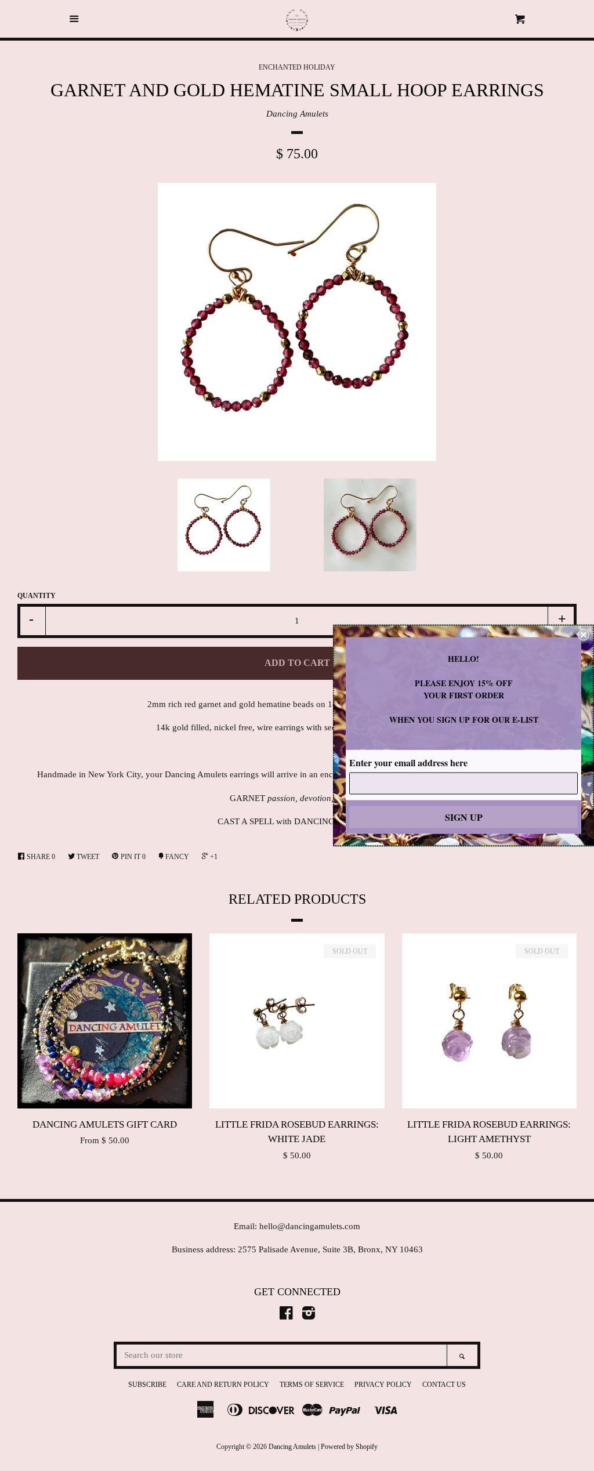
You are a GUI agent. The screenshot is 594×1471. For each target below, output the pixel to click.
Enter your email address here (408, 762)
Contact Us (444, 1385)
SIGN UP (464, 817)
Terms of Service (312, 1385)
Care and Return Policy (223, 1385)
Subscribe (147, 1385)
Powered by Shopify (349, 1447)
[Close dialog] (583, 635)
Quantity (36, 596)
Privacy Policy (383, 1385)
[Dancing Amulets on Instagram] (309, 1315)
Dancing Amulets (297, 113)
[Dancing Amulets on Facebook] (286, 1315)
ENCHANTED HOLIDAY (297, 67)
